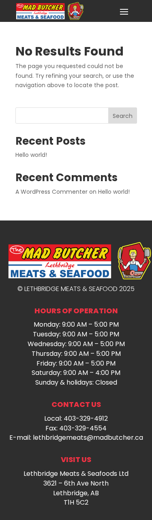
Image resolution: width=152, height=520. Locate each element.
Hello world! (31, 155)
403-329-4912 (86, 418)
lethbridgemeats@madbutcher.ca (88, 437)
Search (123, 116)
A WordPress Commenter (51, 192)
